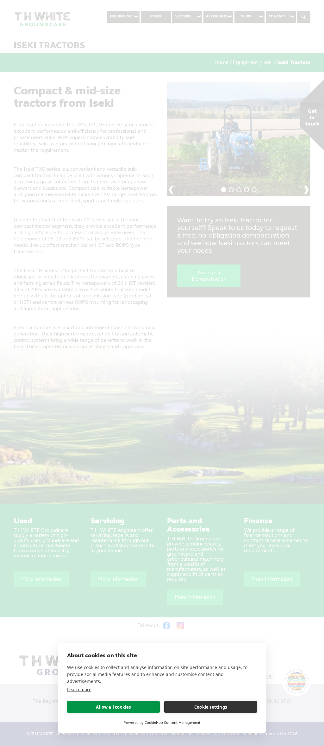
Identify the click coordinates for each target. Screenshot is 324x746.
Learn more (79, 689)
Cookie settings (210, 707)
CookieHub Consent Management (172, 722)
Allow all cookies (113, 707)
